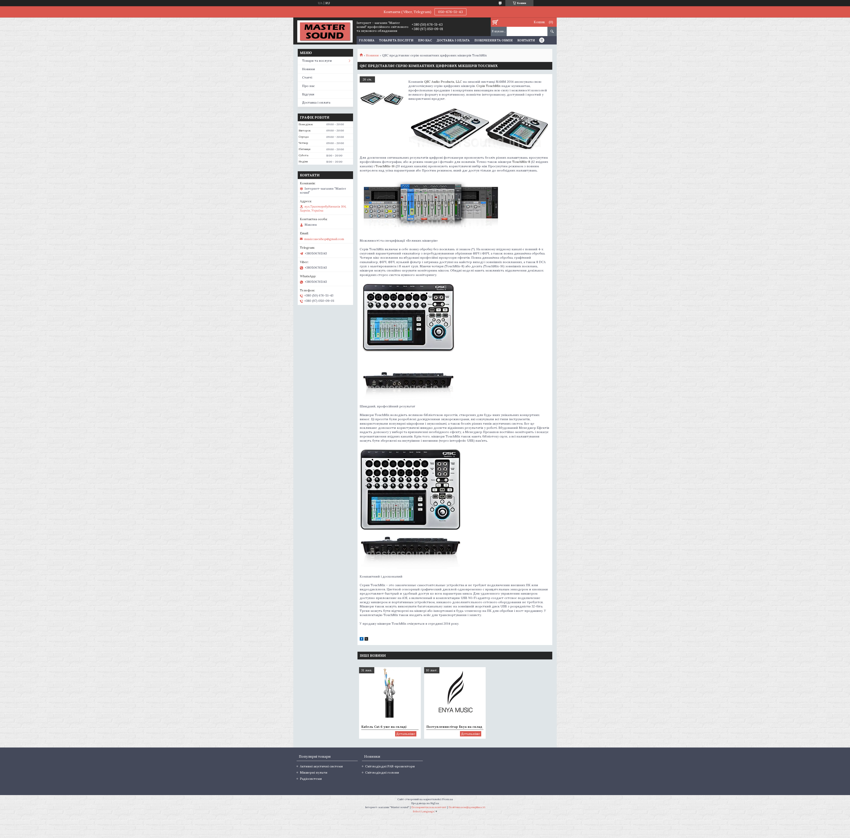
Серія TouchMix (488, 86)
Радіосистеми (311, 779)
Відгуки (308, 94)
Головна (367, 40)
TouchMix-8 (521, 162)
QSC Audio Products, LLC (443, 82)
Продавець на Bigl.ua (425, 803)
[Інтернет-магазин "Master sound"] (324, 31)
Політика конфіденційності (466, 807)
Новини (372, 55)
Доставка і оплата (453, 40)
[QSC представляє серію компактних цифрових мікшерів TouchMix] (382, 98)
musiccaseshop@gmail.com (324, 239)
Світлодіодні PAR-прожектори (390, 766)
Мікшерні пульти (313, 772)
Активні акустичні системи (321, 766)
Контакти (526, 40)
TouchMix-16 (385, 166)
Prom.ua (447, 799)
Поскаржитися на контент (428, 807)
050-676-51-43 (450, 12)
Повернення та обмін (493, 40)
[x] (366, 640)
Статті (307, 77)
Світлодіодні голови (382, 772)
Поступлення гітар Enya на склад (454, 727)
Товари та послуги (396, 40)
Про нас (425, 40)
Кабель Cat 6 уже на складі (384, 727)
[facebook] (361, 640)
